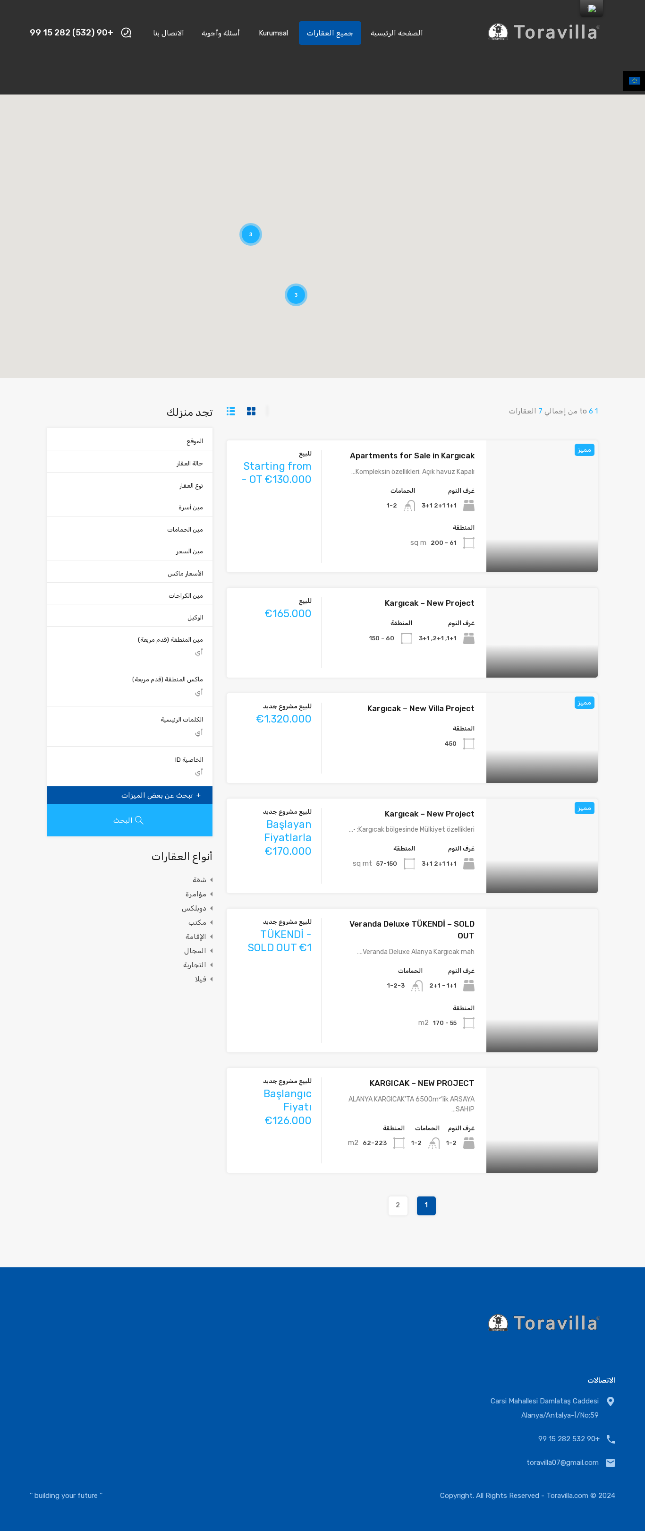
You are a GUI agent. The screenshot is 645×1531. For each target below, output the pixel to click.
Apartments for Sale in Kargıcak (412, 455)
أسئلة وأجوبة (221, 33)
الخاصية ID (189, 759)
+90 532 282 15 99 (569, 1439)
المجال (195, 950)
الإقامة (196, 936)
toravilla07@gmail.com (562, 1462)
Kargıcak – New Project (430, 603)
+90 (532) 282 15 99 (71, 33)
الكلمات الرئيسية (182, 719)
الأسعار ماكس (185, 573)
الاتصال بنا (168, 33)
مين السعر (189, 551)
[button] (400, 145)
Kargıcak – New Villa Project (421, 708)
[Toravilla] (544, 52)
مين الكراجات (186, 595)
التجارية (194, 965)
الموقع (195, 441)
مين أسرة (190, 507)
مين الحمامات (185, 529)
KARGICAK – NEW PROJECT (422, 1083)
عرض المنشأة (542, 546)
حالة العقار (190, 463)
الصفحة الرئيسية (397, 33)
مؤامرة (196, 894)
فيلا (200, 979)
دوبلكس (194, 908)
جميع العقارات (330, 33)
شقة (199, 880)
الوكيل (195, 617)
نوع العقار (191, 485)
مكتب (197, 922)
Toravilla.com (567, 1495)
